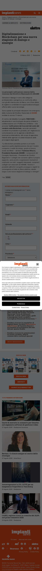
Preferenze (21, 304)
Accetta (21, 298)
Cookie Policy (16, 307)
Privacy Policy (25, 307)
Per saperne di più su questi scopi (27, 295)
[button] (37, 264)
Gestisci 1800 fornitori (10, 295)
